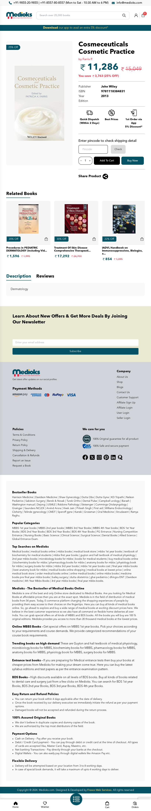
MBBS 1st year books (24, 528)
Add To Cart (107, 160)
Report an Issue (22, 460)
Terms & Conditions (24, 435)
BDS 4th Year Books (83, 532)
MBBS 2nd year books (51, 528)
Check (118, 149)
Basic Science (51, 535)
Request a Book (22, 465)
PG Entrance (103, 532)
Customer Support (127, 397)
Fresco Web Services (99, 790)
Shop (120, 382)
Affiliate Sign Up (126, 402)
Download (50, 27)
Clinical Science (69, 535)
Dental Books (109, 535)
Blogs (120, 387)
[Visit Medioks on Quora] (120, 457)
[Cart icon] (46, 239)
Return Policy (20, 445)
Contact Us (123, 392)
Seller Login (123, 418)
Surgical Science (90, 535)
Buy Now (132, 160)
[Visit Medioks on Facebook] (85, 457)
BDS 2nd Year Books (32, 532)
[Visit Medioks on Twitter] (92, 457)
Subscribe (75, 351)
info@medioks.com (129, 2)
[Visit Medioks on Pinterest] (106, 457)
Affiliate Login (125, 408)
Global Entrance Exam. (25, 539)
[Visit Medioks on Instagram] (99, 457)
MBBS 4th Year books (105, 528)
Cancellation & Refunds (26, 455)
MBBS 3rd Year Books (78, 528)
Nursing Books (32, 535)
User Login (123, 413)
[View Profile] (136, 15)
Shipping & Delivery (24, 450)
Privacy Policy (20, 440)
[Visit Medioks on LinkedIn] (113, 457)
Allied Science (127, 535)
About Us (122, 377)
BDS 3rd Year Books (58, 532)
